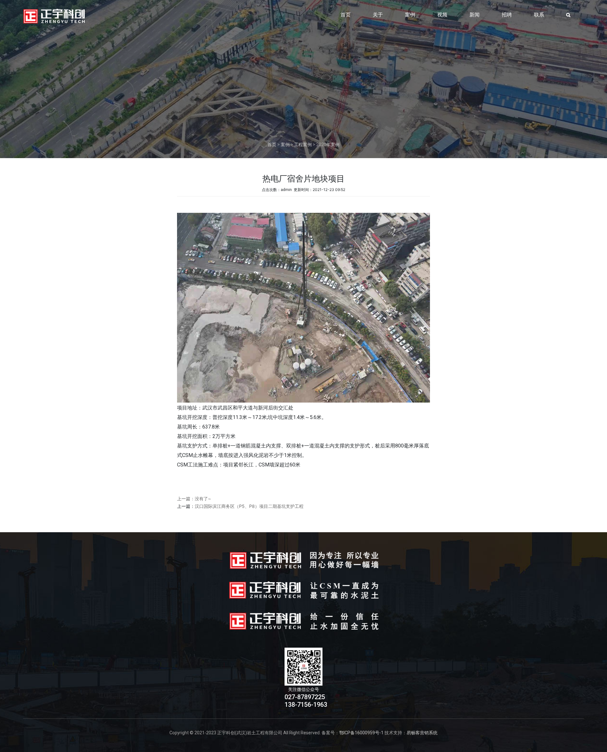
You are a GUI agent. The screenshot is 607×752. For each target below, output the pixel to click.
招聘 (507, 15)
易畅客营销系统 (422, 732)
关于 (378, 15)
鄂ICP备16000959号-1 (361, 732)
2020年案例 (328, 144)
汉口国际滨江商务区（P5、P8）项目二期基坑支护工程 (249, 506)
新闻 (474, 15)
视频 (442, 15)
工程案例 (303, 144)
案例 (410, 15)
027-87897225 (305, 697)
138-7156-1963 (306, 704)
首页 (345, 15)
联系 (539, 15)
